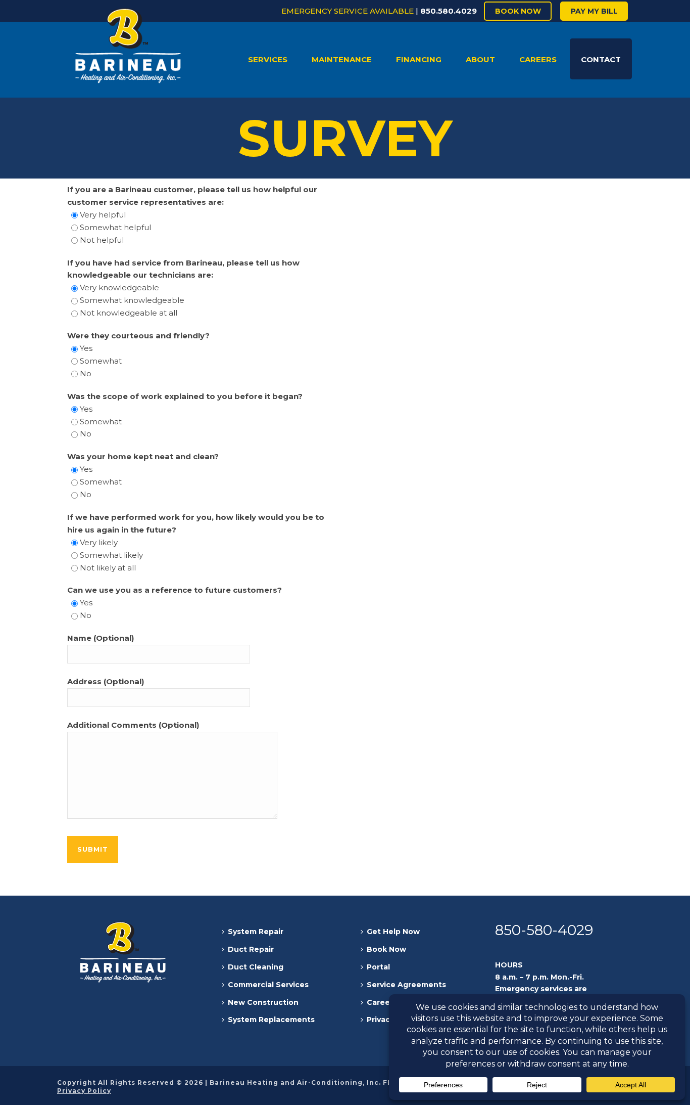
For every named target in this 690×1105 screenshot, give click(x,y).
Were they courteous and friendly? (138, 335)
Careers (382, 1002)
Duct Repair (251, 949)
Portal (378, 966)
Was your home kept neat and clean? (143, 456)
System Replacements (271, 1019)
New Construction (263, 1002)
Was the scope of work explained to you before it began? (185, 396)
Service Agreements (406, 984)
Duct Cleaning (255, 966)
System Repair (255, 931)
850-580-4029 (544, 930)
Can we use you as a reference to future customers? (174, 590)
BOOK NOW (518, 11)
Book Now (386, 949)
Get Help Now (393, 931)
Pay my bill (594, 11)
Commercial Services (268, 984)
